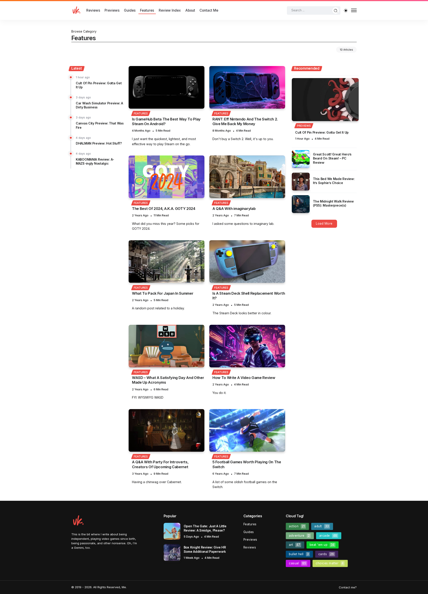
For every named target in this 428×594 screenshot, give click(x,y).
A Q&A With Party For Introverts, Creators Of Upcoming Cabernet (160, 464)
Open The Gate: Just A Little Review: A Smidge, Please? (205, 528)
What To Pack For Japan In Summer (162, 293)
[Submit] (335, 10)
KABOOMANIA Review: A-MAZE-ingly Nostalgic (95, 161)
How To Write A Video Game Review (243, 377)
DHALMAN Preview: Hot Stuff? (99, 143)
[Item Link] (166, 87)
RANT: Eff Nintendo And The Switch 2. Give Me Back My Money (245, 121)
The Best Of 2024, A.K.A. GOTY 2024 (163, 208)
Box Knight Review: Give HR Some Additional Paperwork (205, 549)
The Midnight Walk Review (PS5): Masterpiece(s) (333, 203)
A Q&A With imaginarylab (233, 208)
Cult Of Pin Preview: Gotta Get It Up (322, 132)
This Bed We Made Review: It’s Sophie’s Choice (333, 181)
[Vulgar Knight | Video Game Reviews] (76, 10)
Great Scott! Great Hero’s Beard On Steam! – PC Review (332, 158)
